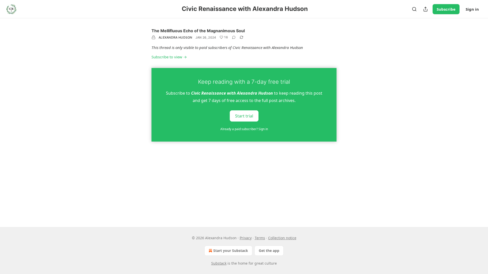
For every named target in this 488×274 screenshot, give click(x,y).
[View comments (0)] (234, 37)
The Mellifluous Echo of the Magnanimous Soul (198, 30)
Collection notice (282, 237)
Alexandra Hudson (175, 37)
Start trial (244, 115)
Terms (260, 237)
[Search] (414, 9)
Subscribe (446, 9)
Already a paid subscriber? (244, 129)
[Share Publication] (425, 9)
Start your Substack (230, 250)
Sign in (472, 9)
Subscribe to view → (169, 56)
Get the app (269, 250)
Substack (218, 263)
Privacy (246, 237)
